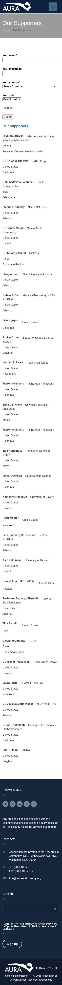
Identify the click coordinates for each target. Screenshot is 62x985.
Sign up (12, 944)
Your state (8, 95)
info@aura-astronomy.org (25, 878)
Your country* (11, 82)
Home (6, 30)
